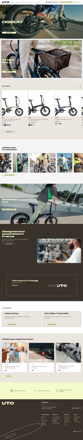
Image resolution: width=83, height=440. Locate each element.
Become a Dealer (52, 2)
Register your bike (56, 418)
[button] (74, 87)
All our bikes (66, 417)
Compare (9, 131)
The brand (37, 2)
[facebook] (72, 408)
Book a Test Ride (67, 2)
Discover (9, 32)
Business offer (77, 417)
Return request (45, 420)
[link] (3, 125)
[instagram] (75, 408)
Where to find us (30, 2)
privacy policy (49, 408)
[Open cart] (80, 2)
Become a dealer (76, 419)
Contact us (44, 417)
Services (23, 2)
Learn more (15, 285)
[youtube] (80, 408)
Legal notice (44, 424)
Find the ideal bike (56, 417)
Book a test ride (9, 209)
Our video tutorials (56, 423)
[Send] (56, 405)
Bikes (12, 2)
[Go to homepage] (5, 2)
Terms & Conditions (44, 422)
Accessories (17, 2)
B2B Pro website (77, 421)
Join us (65, 424)
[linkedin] (78, 408)
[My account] (77, 2)
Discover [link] (15, 113)
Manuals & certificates (54, 421)
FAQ (42, 418)
